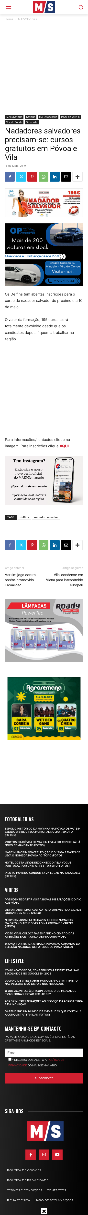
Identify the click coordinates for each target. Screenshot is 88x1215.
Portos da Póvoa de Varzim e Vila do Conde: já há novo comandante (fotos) (42, 844)
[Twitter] (21, 177)
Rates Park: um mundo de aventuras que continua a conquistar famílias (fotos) (43, 1013)
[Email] (66, 177)
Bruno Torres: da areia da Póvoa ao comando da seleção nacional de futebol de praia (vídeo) (42, 945)
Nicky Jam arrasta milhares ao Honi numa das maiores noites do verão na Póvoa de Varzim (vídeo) (39, 923)
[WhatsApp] (43, 177)
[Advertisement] (44, 68)
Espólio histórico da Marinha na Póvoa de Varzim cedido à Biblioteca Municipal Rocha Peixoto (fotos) (42, 832)
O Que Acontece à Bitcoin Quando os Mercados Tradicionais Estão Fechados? (40, 992)
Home (9, 19)
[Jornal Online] (44, 7)
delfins (24, 517)
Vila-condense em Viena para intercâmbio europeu (64, 580)
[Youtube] (57, 1154)
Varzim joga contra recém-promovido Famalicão (20, 580)
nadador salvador (46, 517)
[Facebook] (10, 177)
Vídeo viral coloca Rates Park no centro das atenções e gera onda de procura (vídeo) (39, 935)
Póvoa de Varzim (70, 117)
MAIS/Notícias (27, 19)
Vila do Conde (14, 122)
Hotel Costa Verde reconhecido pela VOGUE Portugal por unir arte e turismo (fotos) (38, 864)
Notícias (30, 117)
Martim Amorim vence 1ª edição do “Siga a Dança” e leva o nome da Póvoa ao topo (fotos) (42, 854)
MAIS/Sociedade (48, 117)
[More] (77, 177)
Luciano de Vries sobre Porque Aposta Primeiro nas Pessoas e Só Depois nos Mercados (41, 982)
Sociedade (31, 122)
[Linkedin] (55, 177)
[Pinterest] (32, 177)
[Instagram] (44, 1154)
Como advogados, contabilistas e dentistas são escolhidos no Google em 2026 (42, 972)
